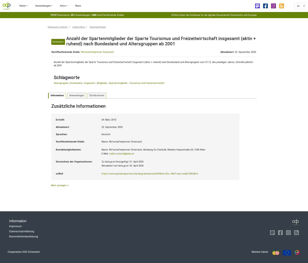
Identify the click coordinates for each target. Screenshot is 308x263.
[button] (59, 27)
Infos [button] (63, 5)
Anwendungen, (81, 15)
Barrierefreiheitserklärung (23, 236)
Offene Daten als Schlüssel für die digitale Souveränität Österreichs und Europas (214, 15)
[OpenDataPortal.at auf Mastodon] (257, 6)
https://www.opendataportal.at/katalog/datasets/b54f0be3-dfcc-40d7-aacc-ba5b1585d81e (150, 173)
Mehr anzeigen (60, 185)
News (78, 5)
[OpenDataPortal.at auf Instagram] (273, 6)
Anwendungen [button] (43, 5)
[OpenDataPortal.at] (295, 222)
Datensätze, (60, 15)
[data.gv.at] (297, 252)
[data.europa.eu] (287, 252)
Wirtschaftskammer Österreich (97, 52)
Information (57, 95)
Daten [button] (22, 5)
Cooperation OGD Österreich (24, 251)
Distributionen (97, 95)
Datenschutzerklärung (21, 231)
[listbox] (299, 6)
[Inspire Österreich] (276, 252)
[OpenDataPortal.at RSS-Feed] (281, 6)
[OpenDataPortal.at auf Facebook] (265, 6)
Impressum (15, 226)
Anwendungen (76, 95)
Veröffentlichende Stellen (107, 15)
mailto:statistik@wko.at (121, 153)
